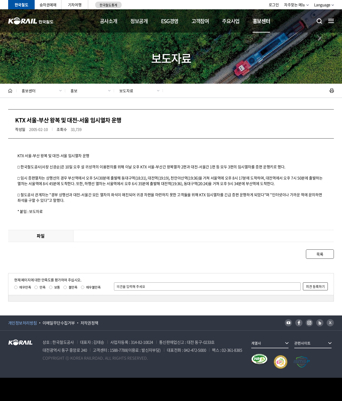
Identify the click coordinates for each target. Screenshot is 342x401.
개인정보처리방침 (22, 323)
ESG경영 (169, 21)
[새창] (288, 322)
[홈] (10, 91)
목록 (319, 254)
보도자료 (126, 90)
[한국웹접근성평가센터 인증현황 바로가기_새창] (259, 362)
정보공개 (139, 21)
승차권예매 (48, 4)
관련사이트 (302, 343)
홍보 (73, 90)
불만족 (73, 287)
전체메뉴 (331, 21)
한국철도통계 (108, 5)
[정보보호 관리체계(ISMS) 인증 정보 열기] (302, 362)
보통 (57, 287)
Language (322, 4)
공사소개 (108, 21)
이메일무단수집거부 (59, 323)
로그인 (274, 4)
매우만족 (25, 287)
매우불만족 (93, 287)
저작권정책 (89, 323)
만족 (42, 287)
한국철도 (21, 4)
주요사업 (230, 21)
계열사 (256, 343)
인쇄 (332, 91)
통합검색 (319, 21)
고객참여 (200, 21)
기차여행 (74, 4)
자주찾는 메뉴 (294, 4)
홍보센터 (261, 21)
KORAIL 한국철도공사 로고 (31, 20)
